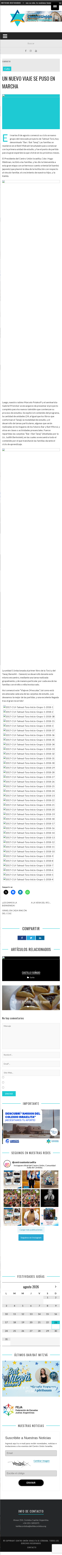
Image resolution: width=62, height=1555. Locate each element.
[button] (12, 1179)
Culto (7, 68)
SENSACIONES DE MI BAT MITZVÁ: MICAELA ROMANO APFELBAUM (31, 1389)
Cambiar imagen (42, 1460)
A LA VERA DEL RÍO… (41, 902)
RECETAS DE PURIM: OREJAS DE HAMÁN (31, 1002)
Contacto (31, 1547)
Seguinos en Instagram (31, 1237)
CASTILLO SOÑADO (31, 973)
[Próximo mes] (56, 1286)
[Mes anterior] (6, 1286)
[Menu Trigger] (55, 6)
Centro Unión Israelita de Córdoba (32, 1540)
